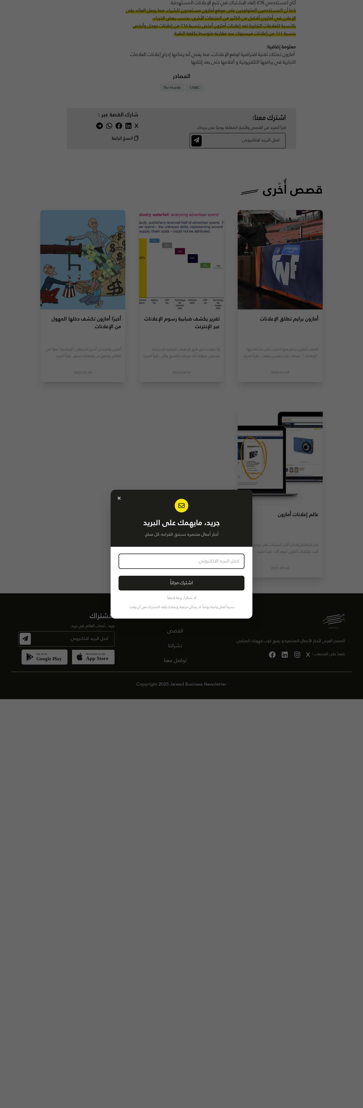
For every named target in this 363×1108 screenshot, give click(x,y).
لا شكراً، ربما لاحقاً (181, 598)
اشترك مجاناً (181, 583)
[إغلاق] (119, 498)
